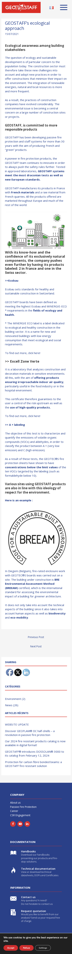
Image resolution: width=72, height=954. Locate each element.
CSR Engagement (20, 815)
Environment (13, 699)
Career (14, 811)
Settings (43, 947)
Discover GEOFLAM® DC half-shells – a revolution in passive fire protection (30, 733)
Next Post (36, 646)
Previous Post (36, 637)
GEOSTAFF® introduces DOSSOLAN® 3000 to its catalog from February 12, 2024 (34, 753)
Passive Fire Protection (23, 807)
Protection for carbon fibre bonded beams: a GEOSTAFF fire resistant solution (33, 764)
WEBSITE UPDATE (17, 724)
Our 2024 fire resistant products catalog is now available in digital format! (35, 743)
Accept (10, 947)
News (8, 705)
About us (15, 802)
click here (34, 353)
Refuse (26, 947)
